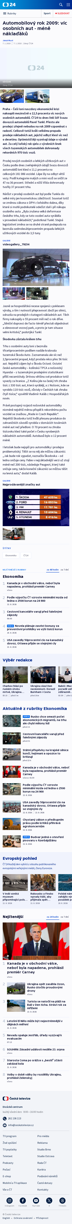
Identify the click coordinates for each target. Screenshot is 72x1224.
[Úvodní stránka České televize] (17, 1098)
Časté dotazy (44, 1183)
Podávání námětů (47, 1176)
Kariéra (41, 1169)
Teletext (8, 1156)
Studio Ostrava (45, 1156)
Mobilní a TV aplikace (15, 1183)
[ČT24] (9, 5)
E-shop (7, 1176)
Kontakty (42, 1189)
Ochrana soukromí (23, 1217)
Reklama (42, 1142)
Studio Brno (44, 1149)
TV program (9, 1136)
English (6, 1217)
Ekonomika (11, 555)
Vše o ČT (7, 1189)
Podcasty (8, 1162)
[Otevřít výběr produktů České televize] (68, 4)
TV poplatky (10, 1149)
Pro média (43, 1136)
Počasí (6, 1169)
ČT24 (25, 555)
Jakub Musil (8, 40)
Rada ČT (42, 1162)
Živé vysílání (9, 1142)
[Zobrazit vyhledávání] (61, 4)
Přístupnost (42, 1217)
